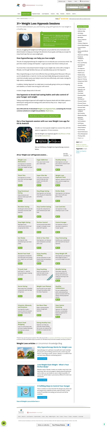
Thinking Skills (81, 136)
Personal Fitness (82, 103)
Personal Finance (82, 101)
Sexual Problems (82, 125)
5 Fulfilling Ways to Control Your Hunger (53, 386)
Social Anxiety (81, 129)
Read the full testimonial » (49, 45)
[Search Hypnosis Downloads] (89, 7)
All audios (82, 7)
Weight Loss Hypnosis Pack (46, 109)
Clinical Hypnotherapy (83, 45)
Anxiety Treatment (82, 35)
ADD (21, 169)
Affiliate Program (52, 416)
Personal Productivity (83, 105)
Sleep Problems (82, 127)
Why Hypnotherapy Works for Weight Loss (54, 347)
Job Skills (80, 83)
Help (57, 416)
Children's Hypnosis (83, 43)
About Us (68, 13)
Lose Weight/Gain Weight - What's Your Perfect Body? (53, 366)
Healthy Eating (81, 74)
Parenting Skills (82, 95)
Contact (61, 416)
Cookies (70, 416)
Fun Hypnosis (81, 68)
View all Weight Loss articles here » (28, 401)
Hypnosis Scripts (36, 13)
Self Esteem (81, 123)
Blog (58, 13)
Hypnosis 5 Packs (82, 77)
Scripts (43, 416)
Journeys (80, 85)
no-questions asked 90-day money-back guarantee (60, 338)
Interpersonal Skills (82, 81)
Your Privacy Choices (58, 425)
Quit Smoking (81, 113)
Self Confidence (82, 121)
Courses (53, 13)
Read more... (50, 111)
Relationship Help (82, 115)
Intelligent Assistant (75, 9)
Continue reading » (42, 358)
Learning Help (81, 87)
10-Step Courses (82, 29)
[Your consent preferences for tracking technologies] (104, 424)
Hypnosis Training (82, 79)
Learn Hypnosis (45, 13)
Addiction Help (81, 31)
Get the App (81, 416)
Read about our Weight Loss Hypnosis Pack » (44, 116)
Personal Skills (81, 107)
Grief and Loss (81, 70)
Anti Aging (80, 33)
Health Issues (81, 72)
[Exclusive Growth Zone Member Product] (49, 280)
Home (19, 13)
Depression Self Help (83, 54)
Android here (46, 136)
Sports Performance (83, 131)
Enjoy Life (80, 60)
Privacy (65, 416)
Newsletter (75, 416)
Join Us (74, 13)
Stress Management (82, 133)
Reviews (62, 13)
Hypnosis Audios (26, 13)
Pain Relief (80, 93)
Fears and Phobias (82, 62)
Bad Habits (80, 37)
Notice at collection (44, 425)
